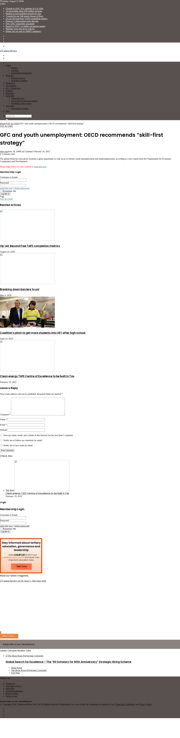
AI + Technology (13, 88)
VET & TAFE (12, 123)
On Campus (11, 86)
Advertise (10, 106)
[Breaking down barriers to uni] (27, 283)
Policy (8, 65)
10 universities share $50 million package (24, 11)
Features (9, 91)
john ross (4, 151)
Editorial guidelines (14, 691)
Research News (18, 78)
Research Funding (19, 80)
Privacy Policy (12, 693)
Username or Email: (9, 177)
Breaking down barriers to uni (19, 289)
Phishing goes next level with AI (20, 29)
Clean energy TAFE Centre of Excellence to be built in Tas (37, 376)
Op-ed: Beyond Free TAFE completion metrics (26, 18)
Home (2, 123)
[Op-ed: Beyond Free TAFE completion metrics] (27, 240)
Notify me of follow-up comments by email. (22, 440)
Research (10, 75)
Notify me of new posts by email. (18, 445)
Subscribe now (17, 98)
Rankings (10, 93)
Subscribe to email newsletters (24, 101)
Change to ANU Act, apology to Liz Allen (24, 8)
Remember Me (9, 191)
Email (3, 425)
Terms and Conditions (125, 704)
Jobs (8, 111)
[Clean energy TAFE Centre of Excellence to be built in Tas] (27, 370)
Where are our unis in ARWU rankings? (23, 31)
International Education (21, 73)
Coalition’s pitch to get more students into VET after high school (43, 333)
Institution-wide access (21, 103)
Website (3, 430)
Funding (15, 70)
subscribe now (40, 166)
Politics (14, 68)
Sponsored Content (19, 108)
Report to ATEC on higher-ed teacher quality (25, 26)
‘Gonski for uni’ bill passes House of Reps (24, 16)
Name (3, 419)
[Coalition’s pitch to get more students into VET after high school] (27, 327)
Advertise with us (13, 686)
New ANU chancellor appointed (20, 24)
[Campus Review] (8, 51)
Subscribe (10, 96)
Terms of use (11, 696)
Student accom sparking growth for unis (23, 13)
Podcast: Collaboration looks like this (22, 21)
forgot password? (22, 188)
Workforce (10, 83)
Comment (5, 414)
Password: (4, 183)
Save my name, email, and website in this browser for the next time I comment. (38, 435)
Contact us (10, 683)
